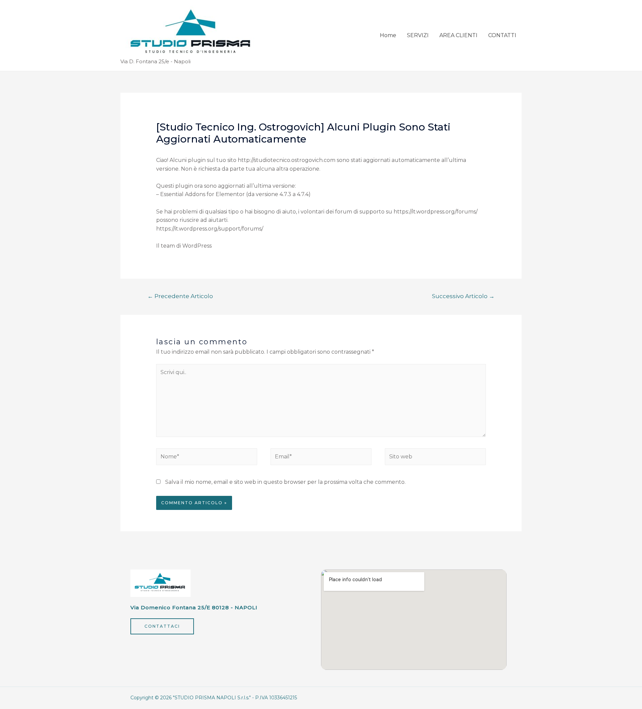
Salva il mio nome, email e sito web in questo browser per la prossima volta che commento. (285, 482)
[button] (162, 626)
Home (388, 35)
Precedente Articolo (180, 295)
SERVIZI (418, 35)
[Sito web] (435, 458)
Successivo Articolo (463, 295)
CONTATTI (502, 35)
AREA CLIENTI (458, 35)
